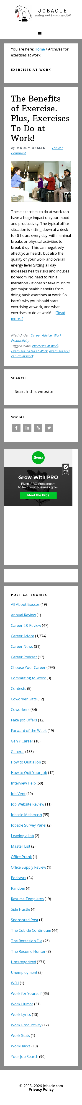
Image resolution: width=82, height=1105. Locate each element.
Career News (22, 646)
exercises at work (45, 346)
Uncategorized (23, 961)
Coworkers (20, 709)
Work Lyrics (21, 1014)
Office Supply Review (28, 867)
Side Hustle (20, 909)
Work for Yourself (26, 993)
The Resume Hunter (28, 951)
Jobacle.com (41, 14)
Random (18, 888)
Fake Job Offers (24, 720)
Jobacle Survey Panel (28, 825)
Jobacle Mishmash (26, 814)
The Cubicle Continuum (31, 930)
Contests (18, 688)
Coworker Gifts (24, 699)
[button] (41, 33)
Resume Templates (27, 898)
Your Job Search (24, 1056)
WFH (15, 982)
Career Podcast (24, 656)
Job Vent (18, 793)
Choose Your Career (28, 667)
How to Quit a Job (26, 762)
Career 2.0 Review (26, 625)
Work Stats (20, 1035)
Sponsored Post (24, 919)
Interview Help (23, 783)
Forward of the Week (29, 730)
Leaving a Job (22, 835)
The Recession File (26, 940)
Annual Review (23, 614)
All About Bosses (25, 604)
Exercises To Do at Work (29, 351)
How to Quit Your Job (29, 772)
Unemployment (24, 972)
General (17, 751)
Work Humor (22, 1003)
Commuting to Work (28, 678)
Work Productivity (26, 1025)
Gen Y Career (22, 741)
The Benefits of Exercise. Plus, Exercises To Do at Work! (40, 118)
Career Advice (41, 335)
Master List (20, 846)
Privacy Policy (41, 1089)
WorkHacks (21, 1046)
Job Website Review (27, 804)
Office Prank (21, 856)
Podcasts (18, 877)
